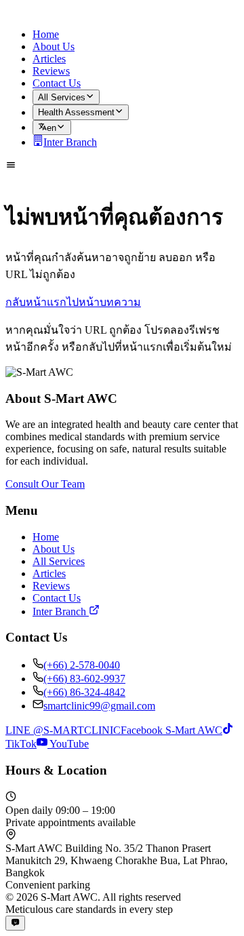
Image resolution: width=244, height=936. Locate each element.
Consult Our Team (45, 484)
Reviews (51, 71)
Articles (49, 58)
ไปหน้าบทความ (103, 302)
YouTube (68, 743)
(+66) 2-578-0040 (81, 665)
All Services (61, 97)
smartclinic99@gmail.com (99, 705)
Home (46, 34)
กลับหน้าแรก (35, 302)
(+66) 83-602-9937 (84, 678)
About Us (54, 46)
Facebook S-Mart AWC (171, 730)
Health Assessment (76, 113)
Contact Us (57, 83)
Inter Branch (70, 142)
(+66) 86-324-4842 (84, 692)
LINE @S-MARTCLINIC (63, 730)
